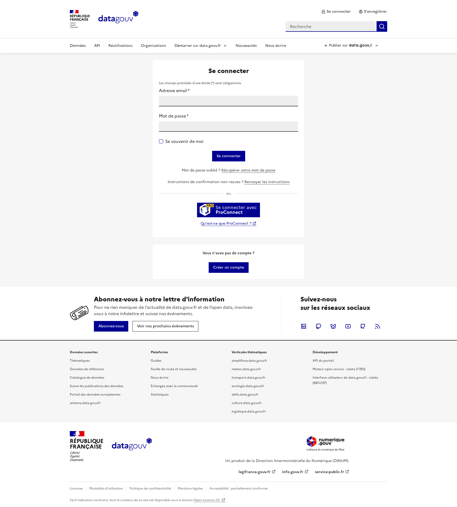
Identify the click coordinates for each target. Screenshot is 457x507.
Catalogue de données (87, 377)
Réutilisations (120, 45)
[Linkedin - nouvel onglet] (303, 326)
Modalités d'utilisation (106, 488)
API (97, 45)
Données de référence (87, 369)
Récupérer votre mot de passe (248, 170)
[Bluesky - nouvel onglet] (333, 326)
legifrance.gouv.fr (255, 472)
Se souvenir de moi (184, 141)
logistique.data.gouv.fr (249, 411)
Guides (156, 360)
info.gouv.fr (292, 472)
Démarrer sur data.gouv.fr (198, 45)
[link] (336, 11)
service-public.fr (329, 472)
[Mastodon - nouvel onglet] (318, 326)
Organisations (153, 45)
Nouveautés (246, 45)
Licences (76, 488)
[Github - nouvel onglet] (363, 326)
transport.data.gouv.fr (249, 377)
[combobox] (336, 26)
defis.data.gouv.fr (245, 394)
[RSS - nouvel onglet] (377, 326)
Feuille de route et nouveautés (173, 369)
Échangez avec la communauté (174, 386)
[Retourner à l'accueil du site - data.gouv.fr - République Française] (132, 446)
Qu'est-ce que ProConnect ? (226, 223)
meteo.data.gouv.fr (246, 369)
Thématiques (80, 360)
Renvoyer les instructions (267, 182)
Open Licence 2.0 (207, 500)
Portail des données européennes (95, 394)
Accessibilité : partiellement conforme (238, 488)
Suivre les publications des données (96, 386)
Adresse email (174, 90)
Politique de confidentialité (150, 488)
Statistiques (159, 394)
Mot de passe (174, 116)
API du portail (323, 360)
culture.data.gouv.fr (247, 403)
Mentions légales (190, 488)
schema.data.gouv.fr (85, 403)
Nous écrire (275, 45)
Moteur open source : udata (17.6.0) (339, 369)
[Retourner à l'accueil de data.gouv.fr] (118, 18)
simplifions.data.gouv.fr (249, 360)
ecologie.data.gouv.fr (248, 386)
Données (78, 45)
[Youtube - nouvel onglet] (348, 326)
